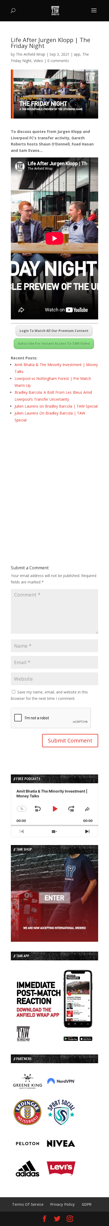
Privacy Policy (62, 1204)
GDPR (87, 1204)
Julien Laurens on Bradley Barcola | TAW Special (56, 406)
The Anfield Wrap (30, 54)
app (77, 54)
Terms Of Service (27, 1204)
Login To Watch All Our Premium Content (54, 330)
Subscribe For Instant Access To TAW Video (54, 343)
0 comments (58, 60)
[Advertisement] (54, 484)
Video (38, 60)
